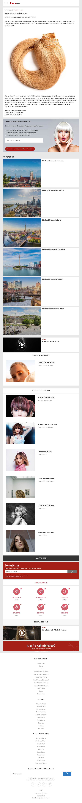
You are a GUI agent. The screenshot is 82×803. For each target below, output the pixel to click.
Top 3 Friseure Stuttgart (41, 685)
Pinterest (44, 784)
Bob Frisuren (41, 746)
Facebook (33, 784)
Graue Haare (41, 755)
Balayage (41, 723)
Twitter (39, 784)
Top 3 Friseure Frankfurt (41, 674)
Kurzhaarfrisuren (41, 738)
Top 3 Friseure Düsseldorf (41, 680)
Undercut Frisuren (41, 763)
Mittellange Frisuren (41, 741)
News (41, 666)
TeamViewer (41, 694)
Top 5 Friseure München (41, 671)
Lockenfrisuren (41, 760)
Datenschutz (18, 576)
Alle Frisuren (41, 558)
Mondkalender (41, 663)
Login (41, 691)
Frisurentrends (41, 706)
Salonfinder (41, 669)
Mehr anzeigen (41, 622)
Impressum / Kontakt (41, 793)
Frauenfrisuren (41, 709)
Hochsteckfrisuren (41, 714)
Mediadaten (41, 688)
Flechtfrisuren (41, 717)
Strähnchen (41, 749)
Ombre (41, 726)
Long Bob (41, 728)
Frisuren (41, 699)
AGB (41, 790)
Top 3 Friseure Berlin (41, 677)
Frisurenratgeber (41, 703)
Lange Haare (41, 744)
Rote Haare (41, 757)
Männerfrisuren (41, 712)
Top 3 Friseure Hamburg (41, 683)
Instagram (50, 784)
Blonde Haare (41, 752)
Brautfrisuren (41, 720)
